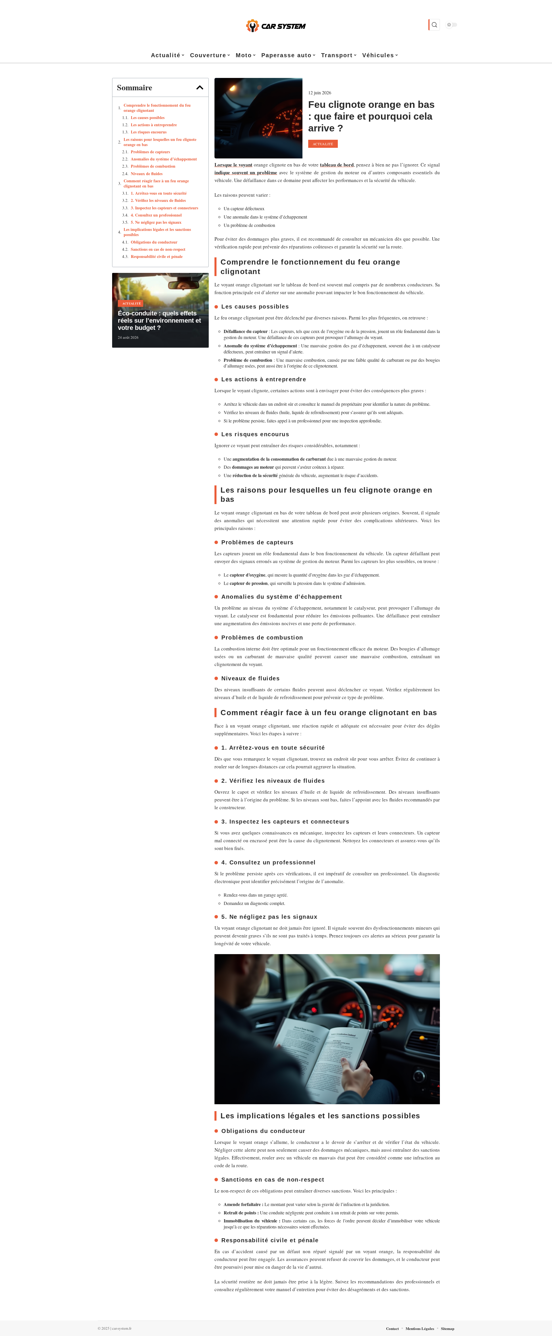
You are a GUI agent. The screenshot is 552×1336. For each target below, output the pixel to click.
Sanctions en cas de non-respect (158, 249)
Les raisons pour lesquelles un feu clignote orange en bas (160, 142)
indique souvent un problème (245, 172)
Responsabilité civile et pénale (157, 256)
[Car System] (275, 24)
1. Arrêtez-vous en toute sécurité (159, 193)
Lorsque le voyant (233, 164)
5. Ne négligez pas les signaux (156, 222)
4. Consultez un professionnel (156, 215)
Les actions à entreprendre (154, 124)
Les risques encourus (148, 132)
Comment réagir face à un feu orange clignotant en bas (156, 183)
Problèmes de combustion (153, 166)
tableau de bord (337, 164)
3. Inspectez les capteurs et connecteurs (164, 207)
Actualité (131, 303)
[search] (434, 24)
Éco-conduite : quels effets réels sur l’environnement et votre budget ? (159, 320)
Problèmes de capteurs (150, 151)
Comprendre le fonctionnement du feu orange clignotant (157, 108)
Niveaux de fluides (146, 173)
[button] (200, 87)
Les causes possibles (147, 117)
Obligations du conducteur (154, 242)
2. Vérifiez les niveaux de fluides (158, 200)
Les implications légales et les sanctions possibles (157, 232)
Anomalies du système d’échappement (164, 159)
